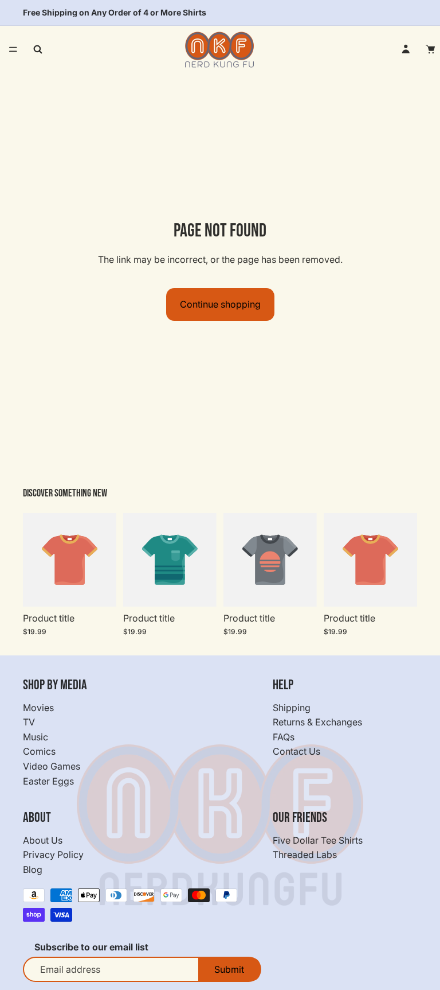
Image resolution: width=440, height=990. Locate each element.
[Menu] (13, 49)
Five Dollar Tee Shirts (318, 840)
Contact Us (296, 752)
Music (35, 737)
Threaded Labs (305, 855)
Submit (229, 970)
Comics (39, 752)
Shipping (292, 707)
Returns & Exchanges (317, 722)
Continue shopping (220, 304)
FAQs (283, 737)
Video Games (51, 766)
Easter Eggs (48, 781)
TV (29, 722)
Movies (38, 707)
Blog (32, 869)
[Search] (37, 49)
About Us (42, 840)
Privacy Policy (53, 855)
